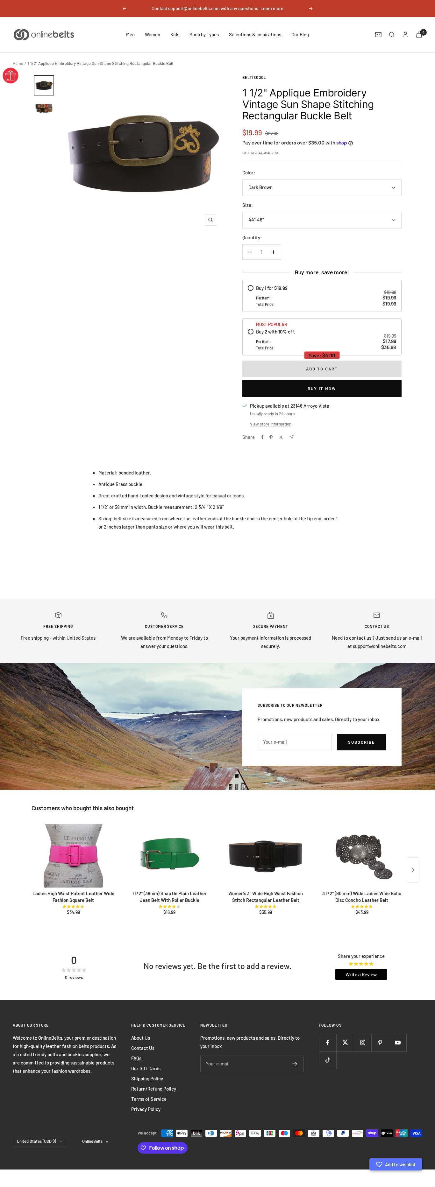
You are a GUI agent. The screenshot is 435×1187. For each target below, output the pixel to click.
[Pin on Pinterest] (271, 437)
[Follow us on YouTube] (397, 1042)
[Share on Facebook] (262, 437)
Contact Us (142, 1048)
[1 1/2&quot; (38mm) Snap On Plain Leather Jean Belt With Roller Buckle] (169, 856)
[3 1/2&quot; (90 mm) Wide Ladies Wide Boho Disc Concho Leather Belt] (361, 856)
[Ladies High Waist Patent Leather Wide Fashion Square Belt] (73, 856)
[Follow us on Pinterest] (380, 1042)
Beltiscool (254, 77)
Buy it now (322, 388)
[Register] (294, 1064)
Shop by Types (204, 34)
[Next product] (413, 870)
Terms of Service (149, 1099)
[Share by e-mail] (291, 437)
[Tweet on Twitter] (281, 437)
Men (130, 34)
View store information (270, 423)
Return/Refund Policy (153, 1089)
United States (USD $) (36, 1141)
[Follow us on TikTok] (327, 1060)
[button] (395, 1164)
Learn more (271, 8)
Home (18, 63)
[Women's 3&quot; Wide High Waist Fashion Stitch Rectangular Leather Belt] (265, 856)
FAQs (136, 1058)
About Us (140, 1038)
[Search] (392, 35)
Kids (174, 34)
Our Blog (300, 34)
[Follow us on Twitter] (345, 1042)
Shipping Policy (147, 1078)
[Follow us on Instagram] (362, 1042)
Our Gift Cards (145, 1068)
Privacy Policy (145, 1109)
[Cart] (419, 35)
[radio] (322, 295)
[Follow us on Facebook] (327, 1042)
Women (152, 34)
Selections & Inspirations (255, 34)
